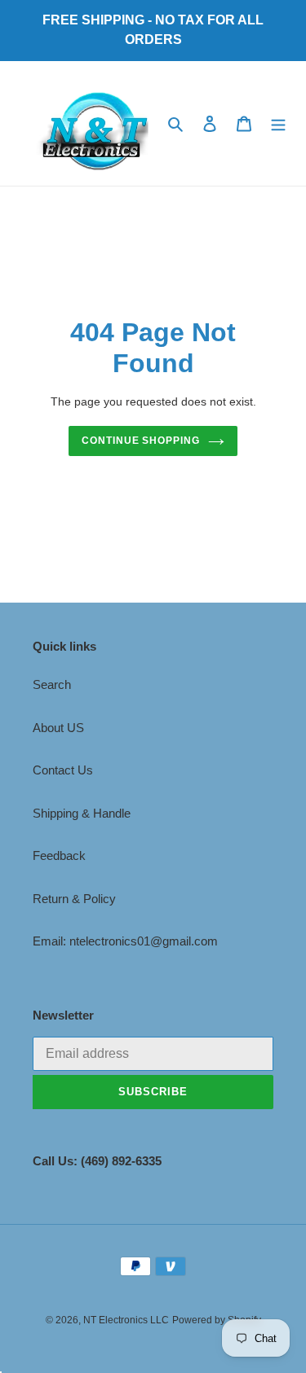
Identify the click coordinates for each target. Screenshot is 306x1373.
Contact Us (63, 770)
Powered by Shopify (216, 1320)
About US (58, 728)
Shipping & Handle (82, 813)
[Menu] (278, 123)
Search (52, 684)
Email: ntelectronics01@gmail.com (125, 941)
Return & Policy (74, 899)
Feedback (59, 855)
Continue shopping (141, 440)
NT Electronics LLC (126, 1320)
